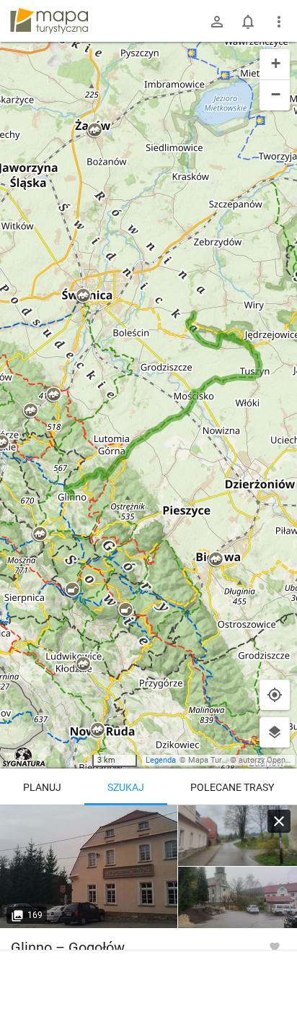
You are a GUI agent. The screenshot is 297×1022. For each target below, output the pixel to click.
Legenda (161, 760)
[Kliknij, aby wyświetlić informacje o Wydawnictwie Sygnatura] (24, 757)
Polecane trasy (232, 787)
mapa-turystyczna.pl (49, 21)
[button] (39, 534)
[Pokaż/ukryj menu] (279, 21)
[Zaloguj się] (217, 21)
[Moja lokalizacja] (275, 695)
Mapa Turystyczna (220, 760)
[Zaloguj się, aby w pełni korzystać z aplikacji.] (274, 946)
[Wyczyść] (279, 821)
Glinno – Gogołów (68, 947)
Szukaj (125, 787)
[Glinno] (89, 866)
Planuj (42, 787)
